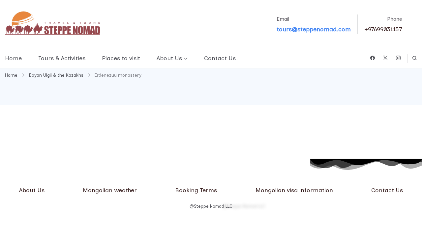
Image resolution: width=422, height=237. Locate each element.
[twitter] (385, 58)
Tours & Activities (61, 58)
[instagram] (398, 58)
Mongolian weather (110, 190)
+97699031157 (383, 29)
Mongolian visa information (294, 190)
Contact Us (220, 58)
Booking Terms (196, 190)
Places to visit (121, 58)
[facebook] (372, 58)
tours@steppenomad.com (314, 29)
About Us (169, 58)
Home (13, 58)
